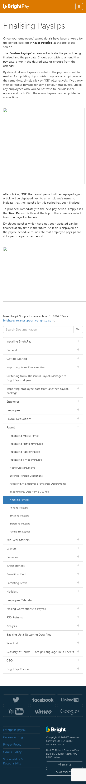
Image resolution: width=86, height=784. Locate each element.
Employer (12, 401)
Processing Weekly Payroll (24, 435)
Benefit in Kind (15, 574)
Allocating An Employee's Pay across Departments (38, 483)
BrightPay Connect (19, 669)
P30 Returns (14, 617)
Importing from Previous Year (26, 367)
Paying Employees (20, 531)
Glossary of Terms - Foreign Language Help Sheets (40, 652)
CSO (9, 660)
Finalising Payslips (19, 499)
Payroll (10, 427)
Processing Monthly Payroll (25, 451)
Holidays (12, 591)
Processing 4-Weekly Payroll (26, 459)
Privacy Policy (12, 744)
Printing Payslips (19, 507)
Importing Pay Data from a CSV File (29, 491)
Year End (12, 643)
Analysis (11, 626)
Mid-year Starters (17, 540)
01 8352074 (66, 772)
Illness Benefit (15, 566)
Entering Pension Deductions (26, 475)
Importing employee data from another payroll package (37, 391)
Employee (13, 410)
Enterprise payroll (14, 730)
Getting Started (16, 359)
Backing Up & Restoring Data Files (28, 634)
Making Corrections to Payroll (26, 609)
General (11, 350)
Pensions (12, 557)
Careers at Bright (14, 737)
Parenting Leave (17, 583)
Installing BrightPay (18, 341)
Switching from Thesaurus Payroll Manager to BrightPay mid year (36, 378)
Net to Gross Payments (22, 467)
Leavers (11, 548)
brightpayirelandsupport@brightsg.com (28, 320)
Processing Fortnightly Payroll (26, 443)
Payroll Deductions (18, 419)
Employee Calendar (19, 600)
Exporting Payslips (20, 523)
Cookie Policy (12, 752)
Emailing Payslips (19, 515)
